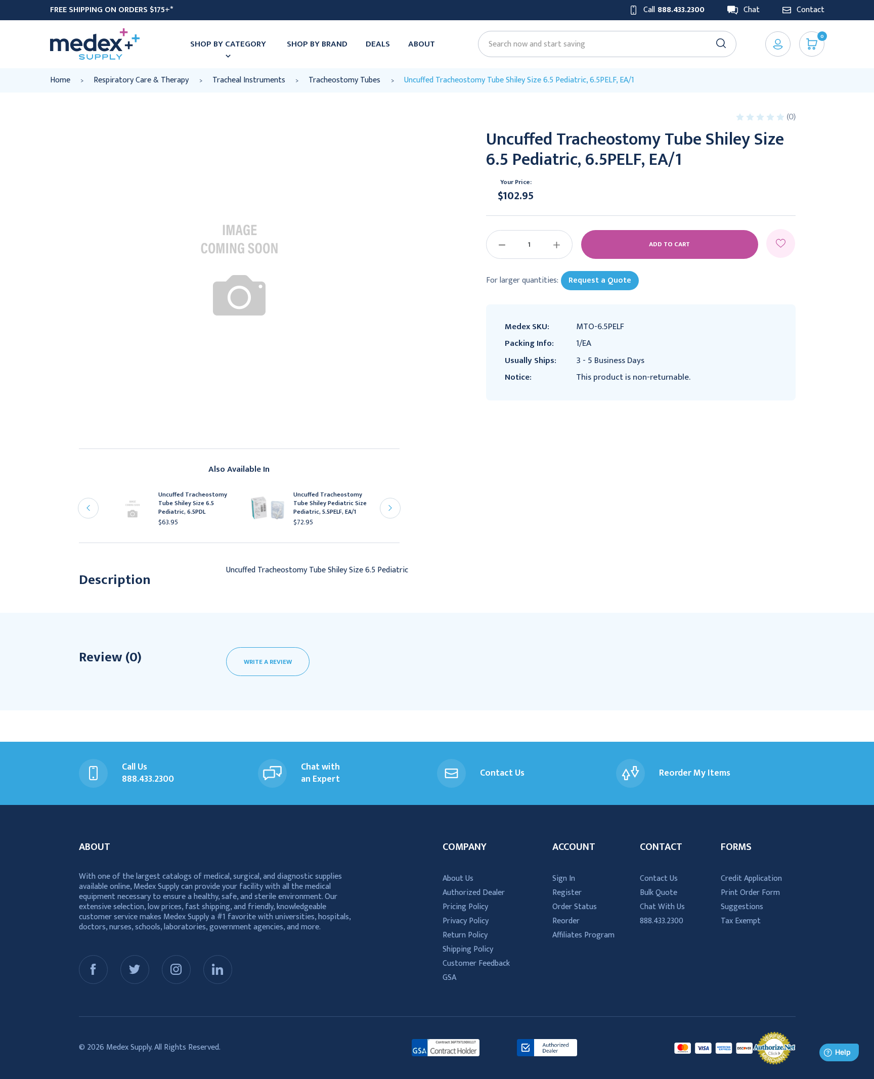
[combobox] (602, 44)
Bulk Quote (658, 893)
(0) (791, 117)
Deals (378, 44)
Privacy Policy (466, 921)
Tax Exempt (741, 921)
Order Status (574, 907)
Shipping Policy (468, 949)
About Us (458, 878)
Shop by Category (228, 44)
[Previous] (88, 508)
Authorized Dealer (474, 893)
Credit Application (751, 878)
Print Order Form (750, 893)
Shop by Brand (317, 44)
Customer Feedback (476, 963)
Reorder (566, 921)
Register (567, 893)
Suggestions (742, 907)
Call (674, 10)
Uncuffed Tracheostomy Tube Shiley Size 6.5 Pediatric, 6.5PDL (192, 503)
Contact (810, 10)
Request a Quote (600, 280)
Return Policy (465, 935)
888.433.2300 (661, 921)
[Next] (390, 508)
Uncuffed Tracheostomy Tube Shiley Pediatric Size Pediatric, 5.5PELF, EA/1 (330, 503)
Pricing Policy (465, 907)
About (421, 44)
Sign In (563, 878)
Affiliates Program (583, 935)
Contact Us (659, 878)
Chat (752, 10)
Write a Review (268, 661)
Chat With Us (662, 907)
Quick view (137, 513)
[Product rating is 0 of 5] (761, 117)
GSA (449, 977)
